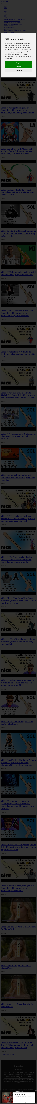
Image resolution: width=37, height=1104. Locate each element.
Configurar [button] (18, 70)
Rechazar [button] (18, 66)
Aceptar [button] (18, 63)
